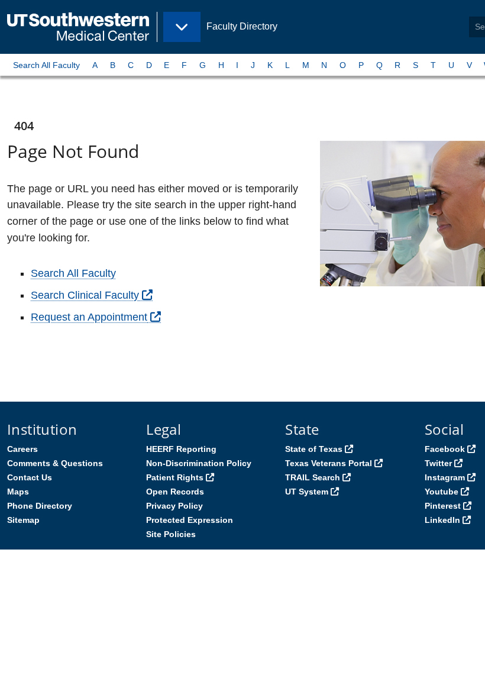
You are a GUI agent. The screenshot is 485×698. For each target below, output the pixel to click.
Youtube (441, 491)
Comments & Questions (55, 463)
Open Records (175, 491)
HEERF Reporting (181, 449)
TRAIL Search (312, 477)
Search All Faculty (46, 65)
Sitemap (23, 520)
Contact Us (29, 477)
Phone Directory (39, 505)
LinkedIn (442, 520)
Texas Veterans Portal (328, 463)
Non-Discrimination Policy (198, 463)
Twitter (438, 463)
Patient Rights (174, 477)
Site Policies (171, 534)
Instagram (445, 477)
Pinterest (443, 505)
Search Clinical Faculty (85, 295)
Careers (22, 449)
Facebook (445, 449)
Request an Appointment (89, 317)
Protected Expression (189, 520)
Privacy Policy (174, 505)
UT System (306, 491)
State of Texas (313, 449)
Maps (18, 491)
